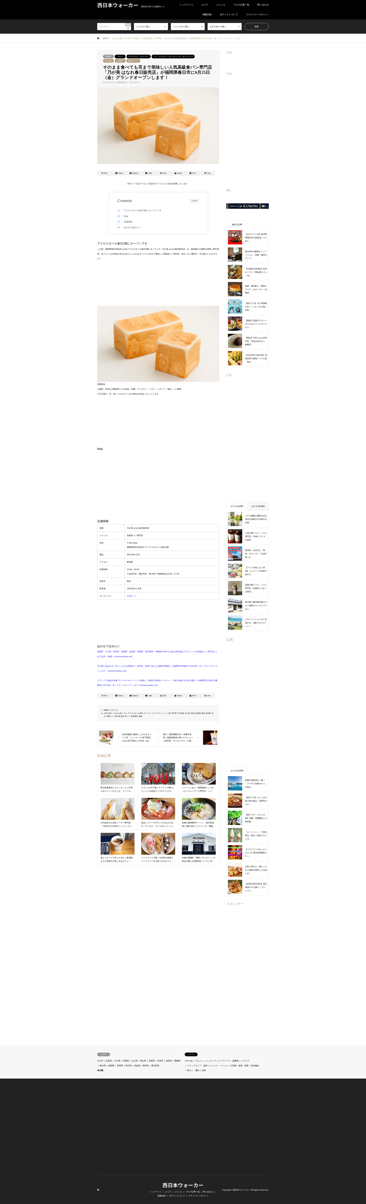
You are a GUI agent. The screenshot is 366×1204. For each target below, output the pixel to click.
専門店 (174, 713)
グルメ (120, 57)
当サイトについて (229, 14)
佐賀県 (109, 1061)
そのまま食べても (120, 713)
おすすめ (108, 61)
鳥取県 (146, 1065)
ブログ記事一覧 (241, 5)
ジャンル (220, 5)
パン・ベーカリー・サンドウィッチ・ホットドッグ (173, 57)
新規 (203, 713)
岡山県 (143, 1061)
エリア (204, 5)
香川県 (129, 1065)
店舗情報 (128, 221)
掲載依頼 (207, 14)
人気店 (120, 61)
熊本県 (103, 1065)
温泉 (204, 1070)
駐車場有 (134, 716)
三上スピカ (114, 710)
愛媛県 (177, 1061)
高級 (140, 716)
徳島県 (169, 1061)
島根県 (152, 1061)
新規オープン (133, 61)
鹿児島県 (155, 1065)
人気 (169, 713)
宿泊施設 (255, 1065)
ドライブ (245, 1061)
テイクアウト (157, 713)
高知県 (137, 1065)
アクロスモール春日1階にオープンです (142, 210)
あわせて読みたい (132, 227)
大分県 (117, 1061)
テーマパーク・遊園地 (228, 1061)
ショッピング (210, 1061)
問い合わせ (263, 5)
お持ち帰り (108, 713)
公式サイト (132, 596)
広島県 (160, 1061)
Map (126, 216)
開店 (122, 716)
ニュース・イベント (219, 1065)
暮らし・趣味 (193, 1070)
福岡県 (108, 57)
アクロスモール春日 (135, 713)
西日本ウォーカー (183, 1185)
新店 (193, 713)
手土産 (187, 713)
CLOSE (194, 200)
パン (164, 713)
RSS (98, 1190)
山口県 (135, 1061)
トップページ (186, 5)
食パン (127, 716)
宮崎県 (126, 1061)
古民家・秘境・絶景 (239, 1065)
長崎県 (120, 1065)
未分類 (100, 1070)
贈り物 (117, 716)
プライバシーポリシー (257, 14)
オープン (147, 713)
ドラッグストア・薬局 (197, 1065)
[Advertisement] (158, 286)
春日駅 (208, 713)
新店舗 (198, 713)
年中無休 (180, 713)
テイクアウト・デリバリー (138, 57)
